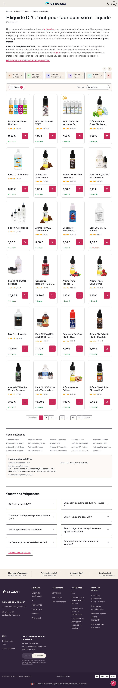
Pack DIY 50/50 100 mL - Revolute (99, 176)
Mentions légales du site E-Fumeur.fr (98, 617)
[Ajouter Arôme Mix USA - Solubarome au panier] (52, 242)
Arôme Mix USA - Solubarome (43, 229)
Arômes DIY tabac (35, 447)
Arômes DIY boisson (14, 450)
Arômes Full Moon (100, 440)
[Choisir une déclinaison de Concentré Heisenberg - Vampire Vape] (79, 242)
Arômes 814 (55, 443)
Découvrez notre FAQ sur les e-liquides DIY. (28, 60)
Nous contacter (8, 649)
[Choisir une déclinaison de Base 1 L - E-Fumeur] (25, 189)
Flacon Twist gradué (18, 227)
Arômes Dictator (35, 440)
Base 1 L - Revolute (17, 334)
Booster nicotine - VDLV (44, 123)
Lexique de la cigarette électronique (77, 611)
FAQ (73, 593)
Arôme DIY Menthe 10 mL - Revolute (17, 388)
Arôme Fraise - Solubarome (97, 282)
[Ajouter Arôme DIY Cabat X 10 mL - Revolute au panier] (107, 349)
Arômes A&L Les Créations (80, 450)
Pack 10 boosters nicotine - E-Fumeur (71, 123)
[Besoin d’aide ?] (113, 683)
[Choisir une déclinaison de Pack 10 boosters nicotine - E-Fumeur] (79, 136)
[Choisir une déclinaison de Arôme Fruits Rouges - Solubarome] (79, 295)
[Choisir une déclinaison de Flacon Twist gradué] (25, 242)
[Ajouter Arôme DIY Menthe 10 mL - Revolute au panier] (25, 402)
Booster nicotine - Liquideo (17, 123)
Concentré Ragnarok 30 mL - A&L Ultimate (44, 282)
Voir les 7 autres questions (19, 553)
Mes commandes (59, 602)
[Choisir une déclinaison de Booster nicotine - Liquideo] (25, 136)
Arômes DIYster (12, 440)
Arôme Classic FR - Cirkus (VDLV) (99, 388)
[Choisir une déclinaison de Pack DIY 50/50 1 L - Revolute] (25, 295)
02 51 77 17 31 (8, 612)
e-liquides (49, 29)
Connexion (56, 593)
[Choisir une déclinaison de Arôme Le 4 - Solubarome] (52, 189)
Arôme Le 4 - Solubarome (41, 176)
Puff (33, 600)
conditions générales (28, 662)
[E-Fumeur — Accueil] (56, 4)
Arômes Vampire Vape (37, 443)
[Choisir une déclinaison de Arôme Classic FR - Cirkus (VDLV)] (107, 402)
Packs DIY (97, 450)
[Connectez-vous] (107, 3)
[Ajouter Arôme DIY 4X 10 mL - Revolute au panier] (79, 189)
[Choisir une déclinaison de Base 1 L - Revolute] (25, 349)
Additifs (35, 614)
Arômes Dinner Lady (15, 443)
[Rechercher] (4, 3)
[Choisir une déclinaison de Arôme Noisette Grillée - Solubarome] (79, 402)
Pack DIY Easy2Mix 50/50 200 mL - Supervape (44, 335)
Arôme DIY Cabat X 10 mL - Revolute (99, 335)
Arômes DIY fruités (79, 447)
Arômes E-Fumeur (35, 450)
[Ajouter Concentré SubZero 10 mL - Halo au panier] (79, 349)
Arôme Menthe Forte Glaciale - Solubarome (97, 123)
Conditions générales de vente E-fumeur (98, 598)
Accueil (9, 11)
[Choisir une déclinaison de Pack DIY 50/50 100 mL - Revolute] (107, 189)
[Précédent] (104, 69)
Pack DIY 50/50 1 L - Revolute (18, 282)
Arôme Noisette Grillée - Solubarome (70, 389)
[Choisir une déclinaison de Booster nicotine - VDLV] (52, 136)
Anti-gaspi (36, 618)
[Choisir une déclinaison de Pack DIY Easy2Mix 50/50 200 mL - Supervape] (52, 349)
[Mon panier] (114, 3)
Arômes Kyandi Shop (15, 447)
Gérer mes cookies (63, 676)
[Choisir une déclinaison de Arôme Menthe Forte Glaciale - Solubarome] (107, 136)
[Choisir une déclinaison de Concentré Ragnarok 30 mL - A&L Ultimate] (52, 295)
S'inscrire (39, 656)
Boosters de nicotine (58, 450)
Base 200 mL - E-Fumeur (98, 229)
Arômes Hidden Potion (80, 443)
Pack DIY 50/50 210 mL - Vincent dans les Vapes (45, 389)
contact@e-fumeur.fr (11, 615)
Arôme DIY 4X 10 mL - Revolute (72, 176)
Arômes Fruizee (99, 443)
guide (57, 52)
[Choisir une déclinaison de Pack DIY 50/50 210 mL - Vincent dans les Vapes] (52, 402)
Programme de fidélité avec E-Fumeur (78, 600)
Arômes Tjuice (77, 440)
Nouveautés (37, 605)
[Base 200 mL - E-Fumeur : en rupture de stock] (107, 242)
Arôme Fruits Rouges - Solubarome (69, 282)
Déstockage (37, 609)
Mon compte (57, 597)
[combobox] (98, 87)
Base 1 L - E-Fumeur (18, 174)
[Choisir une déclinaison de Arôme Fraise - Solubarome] (107, 295)
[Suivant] (110, 69)
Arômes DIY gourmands (102, 447)
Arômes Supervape (58, 440)
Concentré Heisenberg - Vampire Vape (69, 229)
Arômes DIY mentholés (59, 447)
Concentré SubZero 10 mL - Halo (73, 335)
